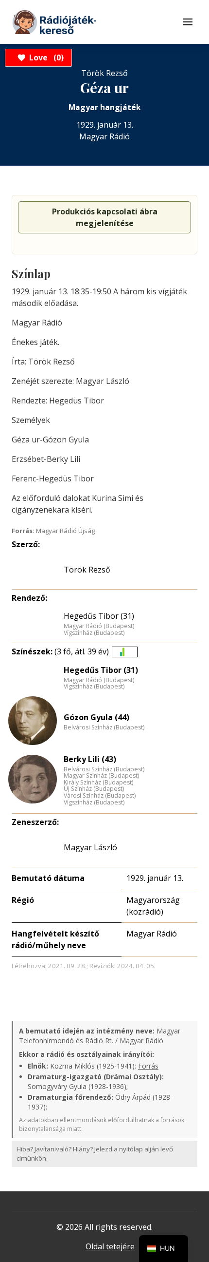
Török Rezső (87, 569)
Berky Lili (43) (90, 759)
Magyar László (90, 847)
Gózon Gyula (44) (96, 717)
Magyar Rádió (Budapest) (99, 626)
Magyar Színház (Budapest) (101, 775)
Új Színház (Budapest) (94, 788)
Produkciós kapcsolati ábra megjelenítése (104, 217)
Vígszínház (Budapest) (94, 633)
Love (45, 57)
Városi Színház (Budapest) (100, 795)
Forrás (148, 1066)
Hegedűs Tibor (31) (99, 616)
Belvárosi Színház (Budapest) (104, 727)
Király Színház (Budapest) (98, 782)
